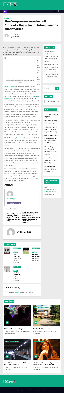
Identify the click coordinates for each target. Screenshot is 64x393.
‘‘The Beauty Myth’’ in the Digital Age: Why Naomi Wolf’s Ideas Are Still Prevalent (45, 364)
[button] (59, 11)
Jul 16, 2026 (38, 331)
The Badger (16, 35)
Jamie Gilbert (48, 331)
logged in (16, 292)
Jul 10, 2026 (9, 367)
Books (40, 341)
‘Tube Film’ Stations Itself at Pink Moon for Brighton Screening (51, 129)
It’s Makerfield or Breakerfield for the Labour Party (50, 169)
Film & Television (14, 341)
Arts (7, 341)
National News (16, 248)
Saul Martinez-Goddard (23, 331)
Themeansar (46, 390)
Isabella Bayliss (49, 367)
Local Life (45, 307)
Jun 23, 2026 (17, 258)
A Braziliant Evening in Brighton (14, 329)
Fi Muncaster (19, 367)
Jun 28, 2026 (39, 367)
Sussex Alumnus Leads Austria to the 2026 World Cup (51, 160)
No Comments (10, 333)
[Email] (19, 203)
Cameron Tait (20, 138)
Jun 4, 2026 (36, 258)
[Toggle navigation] (55, 11)
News (6, 18)
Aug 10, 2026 (10, 331)
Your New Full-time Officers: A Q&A (44, 329)
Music (7, 307)
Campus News (35, 248)
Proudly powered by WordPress (23, 390)
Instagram (47, 192)
